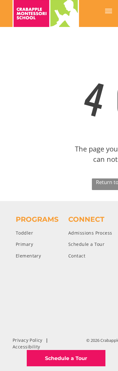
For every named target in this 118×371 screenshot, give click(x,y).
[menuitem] (42, 233)
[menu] (108, 11)
